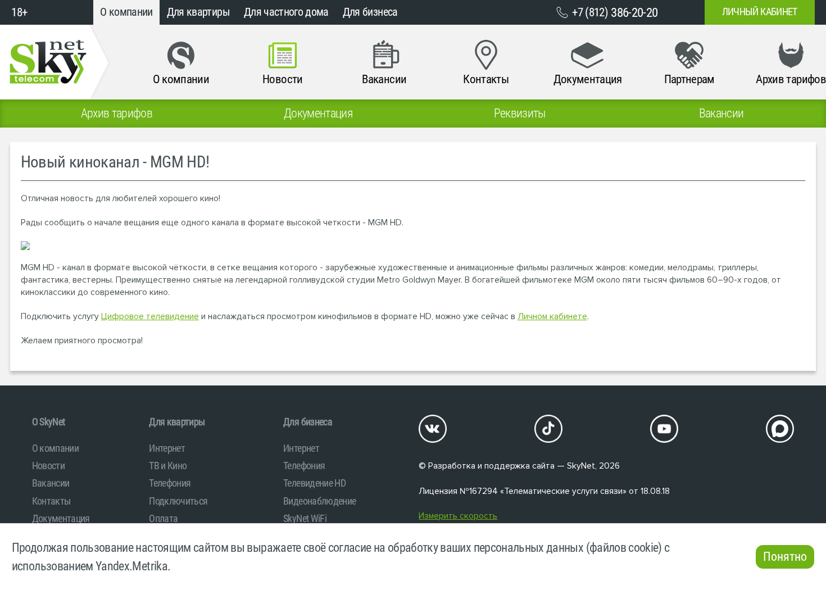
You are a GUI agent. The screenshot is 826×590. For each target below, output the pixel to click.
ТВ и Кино (168, 465)
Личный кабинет (759, 12)
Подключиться (178, 501)
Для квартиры (198, 12)
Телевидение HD (314, 483)
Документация (61, 518)
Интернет (167, 448)
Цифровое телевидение (150, 316)
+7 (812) (614, 12)
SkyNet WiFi (304, 518)
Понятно (785, 557)
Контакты (51, 501)
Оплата (163, 518)
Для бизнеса (370, 12)
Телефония (169, 483)
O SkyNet (48, 422)
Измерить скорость (458, 516)
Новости (48, 465)
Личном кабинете (552, 316)
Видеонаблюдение (319, 501)
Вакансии (51, 483)
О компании (126, 12)
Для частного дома (286, 12)
